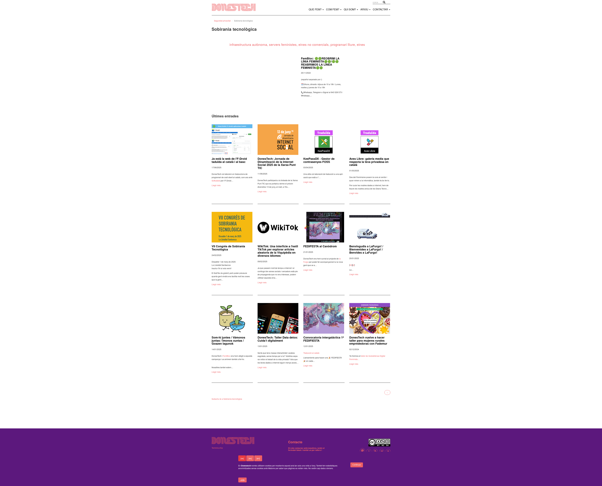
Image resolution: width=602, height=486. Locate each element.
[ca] (242, 458)
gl (353, 264)
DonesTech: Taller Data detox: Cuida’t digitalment (278, 339)
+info (242, 480)
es (351, 264)
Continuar (356, 465)
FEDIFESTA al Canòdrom (320, 246)
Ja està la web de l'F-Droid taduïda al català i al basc (229, 160)
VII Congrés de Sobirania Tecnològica (228, 247)
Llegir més (216, 185)
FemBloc (226, 355)
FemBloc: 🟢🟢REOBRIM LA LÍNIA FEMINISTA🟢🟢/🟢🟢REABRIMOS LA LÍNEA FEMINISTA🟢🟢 (320, 63)
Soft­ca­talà (216, 180)
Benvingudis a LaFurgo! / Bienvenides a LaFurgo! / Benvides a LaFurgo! (366, 249)
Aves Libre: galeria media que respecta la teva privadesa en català (369, 162)
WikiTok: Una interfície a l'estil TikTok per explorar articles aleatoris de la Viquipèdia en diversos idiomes (278, 251)
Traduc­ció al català (311, 353)
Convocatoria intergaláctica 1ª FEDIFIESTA (323, 339)
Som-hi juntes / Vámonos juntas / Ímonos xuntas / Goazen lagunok (228, 340)
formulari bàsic (295, 450)
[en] (258, 458)
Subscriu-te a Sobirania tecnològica (227, 398)
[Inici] (237, 7)
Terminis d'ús (217, 447)
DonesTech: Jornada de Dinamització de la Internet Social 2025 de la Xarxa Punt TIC (277, 163)
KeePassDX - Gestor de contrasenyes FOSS (319, 160)
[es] (250, 458)
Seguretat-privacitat (222, 20)
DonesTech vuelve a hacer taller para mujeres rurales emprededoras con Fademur (368, 340)
